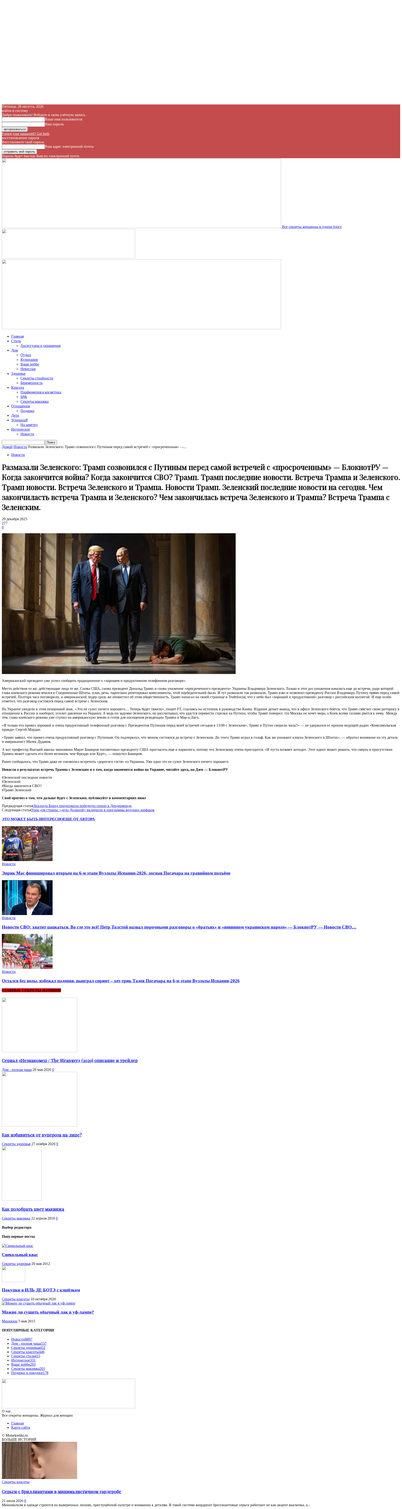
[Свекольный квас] (17, 1246)
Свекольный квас (20, 1254)
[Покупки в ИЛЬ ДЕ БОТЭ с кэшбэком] (13, 1281)
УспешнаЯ (19, 420)
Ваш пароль (54, 124)
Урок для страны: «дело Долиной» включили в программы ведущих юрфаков (92, 810)
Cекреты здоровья (16, 1144)
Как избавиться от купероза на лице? (42, 1135)
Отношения (20, 406)
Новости (27, 434)
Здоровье (18, 373)
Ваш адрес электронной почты (69, 146)
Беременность (31, 382)
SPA (23, 396)
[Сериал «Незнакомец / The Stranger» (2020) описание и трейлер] (39, 1051)
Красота (17, 387)
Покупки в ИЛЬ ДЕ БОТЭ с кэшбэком (41, 1290)
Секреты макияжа (34, 401)
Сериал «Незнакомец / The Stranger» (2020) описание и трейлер (70, 1060)
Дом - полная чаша (17, 1070)
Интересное (20, 429)
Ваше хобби (29, 364)
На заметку (29, 424)
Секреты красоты (16, 1299)
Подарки (27, 410)
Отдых (25, 354)
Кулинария (29, 359)
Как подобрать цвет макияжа (33, 1209)
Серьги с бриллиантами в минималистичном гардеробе (61, 1491)
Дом (14, 350)
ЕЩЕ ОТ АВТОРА (79, 819)
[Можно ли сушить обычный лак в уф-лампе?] (38, 1303)
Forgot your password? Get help (25, 134)
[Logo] (68, 257)
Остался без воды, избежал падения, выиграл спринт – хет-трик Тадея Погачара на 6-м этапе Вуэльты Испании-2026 (121, 980)
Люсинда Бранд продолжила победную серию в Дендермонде (82, 806)
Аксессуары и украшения (40, 345)
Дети (15, 415)
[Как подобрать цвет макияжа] (22, 1199)
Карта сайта (20, 1427)
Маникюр (9, 1321)
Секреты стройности (36, 378)
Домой (7, 447)
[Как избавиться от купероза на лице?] (39, 1125)
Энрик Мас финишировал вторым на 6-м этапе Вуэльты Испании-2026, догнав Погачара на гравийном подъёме (116, 873)
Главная (17, 336)
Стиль (16, 341)
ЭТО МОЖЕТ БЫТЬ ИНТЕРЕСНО (32, 819)
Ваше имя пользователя (63, 119)
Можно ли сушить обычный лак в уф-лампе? (48, 1312)
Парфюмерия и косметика (40, 392)
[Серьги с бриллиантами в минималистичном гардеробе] (39, 1478)
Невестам (28, 368)
